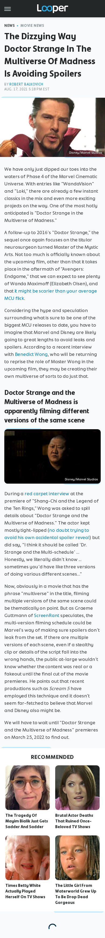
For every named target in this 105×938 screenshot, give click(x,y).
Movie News (32, 25)
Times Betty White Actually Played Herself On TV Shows (25, 891)
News (9, 25)
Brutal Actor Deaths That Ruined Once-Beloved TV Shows (74, 821)
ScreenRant (46, 615)
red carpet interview (46, 493)
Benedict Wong (31, 354)
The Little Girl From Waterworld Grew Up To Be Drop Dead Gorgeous (75, 894)
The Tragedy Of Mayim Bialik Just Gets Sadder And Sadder (26, 821)
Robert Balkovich (26, 84)
